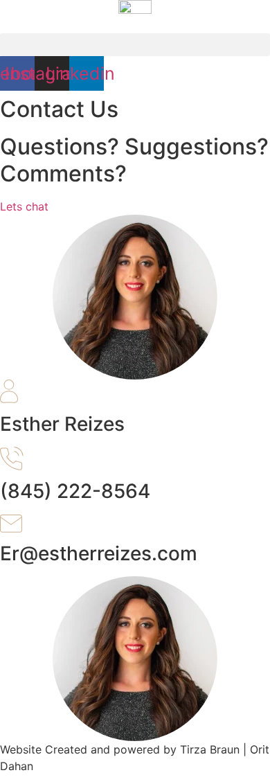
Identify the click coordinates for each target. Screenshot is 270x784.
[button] (135, 44)
